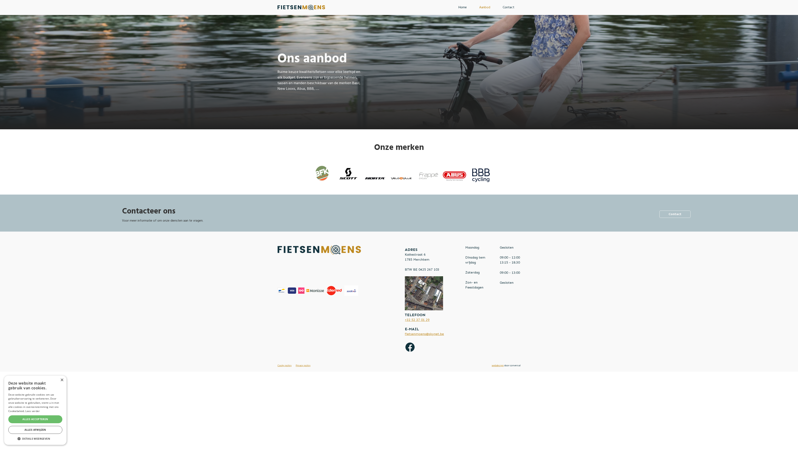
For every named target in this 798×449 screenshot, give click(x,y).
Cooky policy (284, 366)
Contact (508, 7)
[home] (301, 7)
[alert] (35, 410)
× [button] (61, 380)
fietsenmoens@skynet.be (424, 334)
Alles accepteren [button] (35, 419)
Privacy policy (303, 366)
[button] (35, 439)
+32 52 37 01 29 (417, 320)
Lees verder (32, 411)
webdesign (498, 366)
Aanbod (484, 7)
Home (462, 7)
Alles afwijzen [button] (35, 430)
